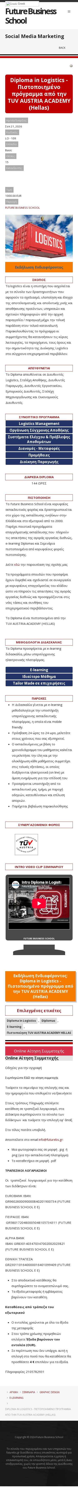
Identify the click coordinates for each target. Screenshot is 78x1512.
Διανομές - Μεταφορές (39, 448)
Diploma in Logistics (21, 1021)
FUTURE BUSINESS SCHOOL (22, 208)
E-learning (14, 1027)
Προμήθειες (39, 455)
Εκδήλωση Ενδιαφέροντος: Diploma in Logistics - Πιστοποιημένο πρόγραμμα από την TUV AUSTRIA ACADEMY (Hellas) (40, 986)
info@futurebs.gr (51, 1139)
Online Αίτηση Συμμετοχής (39, 1050)
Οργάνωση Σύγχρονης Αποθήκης (39, 430)
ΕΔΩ (27, 1077)
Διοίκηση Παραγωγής (39, 461)
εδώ (17, 564)
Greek (21, 3)
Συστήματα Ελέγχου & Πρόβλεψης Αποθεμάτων (39, 439)
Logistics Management (39, 423)
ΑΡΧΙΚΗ (14, 1392)
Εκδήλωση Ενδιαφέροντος (39, 267)
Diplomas (48, 1021)
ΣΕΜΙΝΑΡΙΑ (28, 1392)
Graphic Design (49, 1392)
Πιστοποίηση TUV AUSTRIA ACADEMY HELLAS (39, 1033)
